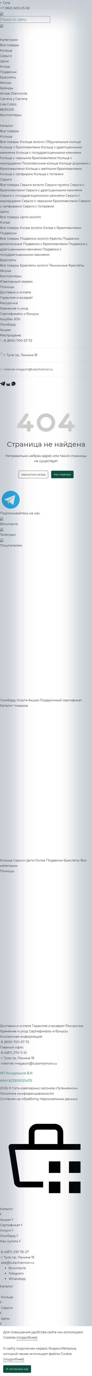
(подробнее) (26, 1337)
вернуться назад (33, 474)
